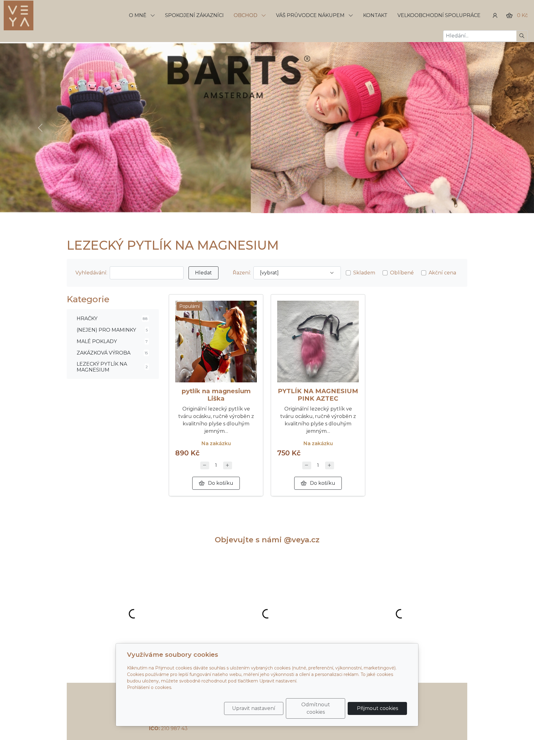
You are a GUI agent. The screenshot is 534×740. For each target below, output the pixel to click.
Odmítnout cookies (315, 708)
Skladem (364, 273)
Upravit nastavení (253, 708)
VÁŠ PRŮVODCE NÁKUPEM (311, 15)
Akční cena (442, 273)
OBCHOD (246, 15)
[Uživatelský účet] (495, 15)
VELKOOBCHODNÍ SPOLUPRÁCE (439, 15)
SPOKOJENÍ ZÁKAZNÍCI (194, 15)
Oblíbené (402, 273)
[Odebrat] (204, 465)
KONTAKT (375, 15)
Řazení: (242, 273)
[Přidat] (227, 465)
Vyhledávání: (91, 273)
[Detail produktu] (216, 341)
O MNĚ (138, 15)
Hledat (203, 273)
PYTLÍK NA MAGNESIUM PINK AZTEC (318, 394)
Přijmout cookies (377, 708)
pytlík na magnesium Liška (216, 394)
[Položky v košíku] (509, 15)
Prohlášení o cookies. (149, 687)
